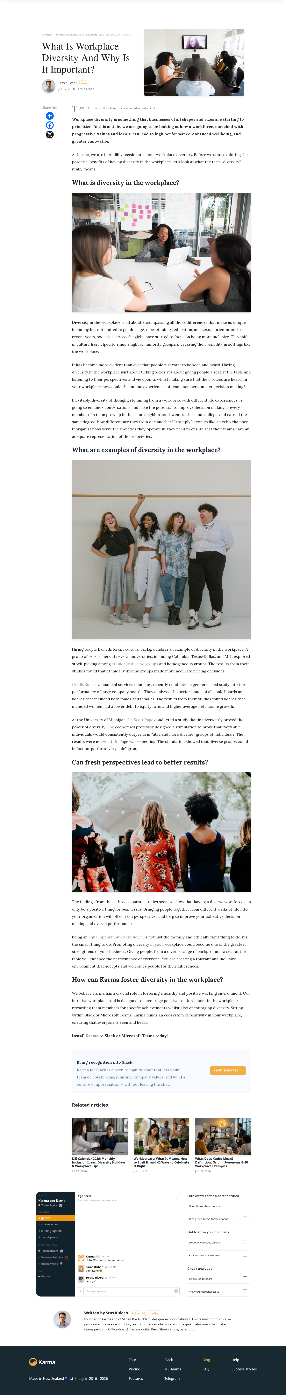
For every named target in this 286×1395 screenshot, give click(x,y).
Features (136, 1378)
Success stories (244, 1369)
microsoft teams (118, 34)
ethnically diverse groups (135, 663)
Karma (83, 154)
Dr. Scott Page (140, 719)
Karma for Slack (98, 108)
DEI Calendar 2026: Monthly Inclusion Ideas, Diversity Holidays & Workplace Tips (98, 1162)
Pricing (134, 1369)
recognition (81, 34)
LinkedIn (152, 1313)
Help (235, 1359)
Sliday (79, 1379)
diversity (48, 34)
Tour (132, 1359)
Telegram (172, 1378)
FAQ (206, 1369)
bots (94, 34)
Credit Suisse (84, 684)
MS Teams (172, 1369)
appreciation (63, 34)
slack (102, 34)
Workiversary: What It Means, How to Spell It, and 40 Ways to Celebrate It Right (161, 1162)
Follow (83, 83)
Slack (168, 1359)
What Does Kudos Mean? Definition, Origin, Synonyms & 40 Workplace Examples (221, 1162)
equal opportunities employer (116, 937)
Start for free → (228, 1070)
